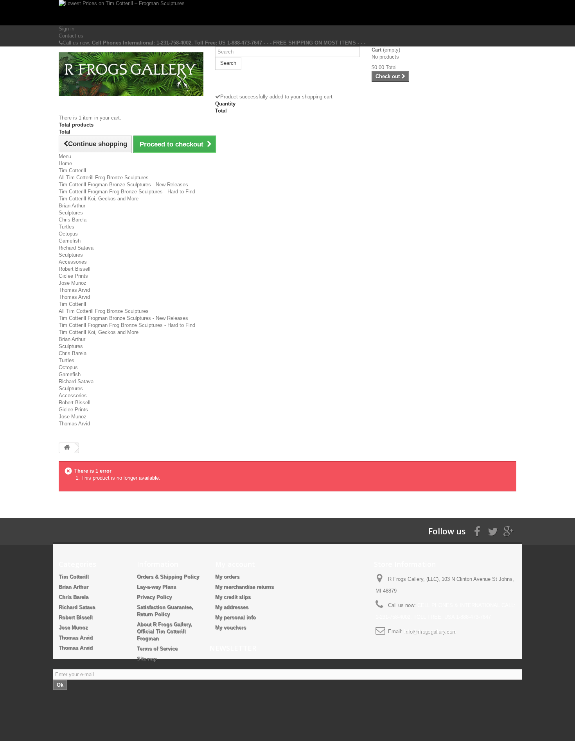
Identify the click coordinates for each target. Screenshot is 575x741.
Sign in (66, 29)
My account (235, 564)
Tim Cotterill (72, 170)
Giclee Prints (73, 276)
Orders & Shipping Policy (168, 577)
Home (65, 163)
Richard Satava (76, 248)
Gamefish (70, 241)
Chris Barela (72, 220)
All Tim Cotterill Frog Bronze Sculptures (104, 177)
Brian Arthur (72, 206)
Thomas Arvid (74, 290)
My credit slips (233, 597)
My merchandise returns (244, 587)
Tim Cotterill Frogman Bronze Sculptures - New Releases (123, 184)
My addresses (231, 607)
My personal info (235, 617)
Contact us (71, 36)
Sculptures (71, 213)
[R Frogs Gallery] (131, 74)
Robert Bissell (74, 269)
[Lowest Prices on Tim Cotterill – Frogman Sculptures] (287, 12)
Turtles (66, 227)
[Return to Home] (66, 448)
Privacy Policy (154, 597)
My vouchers (230, 627)
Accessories (73, 262)
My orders (227, 577)
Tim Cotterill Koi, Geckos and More (98, 199)
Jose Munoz (72, 283)
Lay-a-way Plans (156, 587)
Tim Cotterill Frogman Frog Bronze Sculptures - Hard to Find (127, 192)
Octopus (68, 234)
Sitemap (147, 659)
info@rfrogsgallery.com (430, 631)
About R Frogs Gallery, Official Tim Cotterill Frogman (164, 631)
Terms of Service (157, 649)
